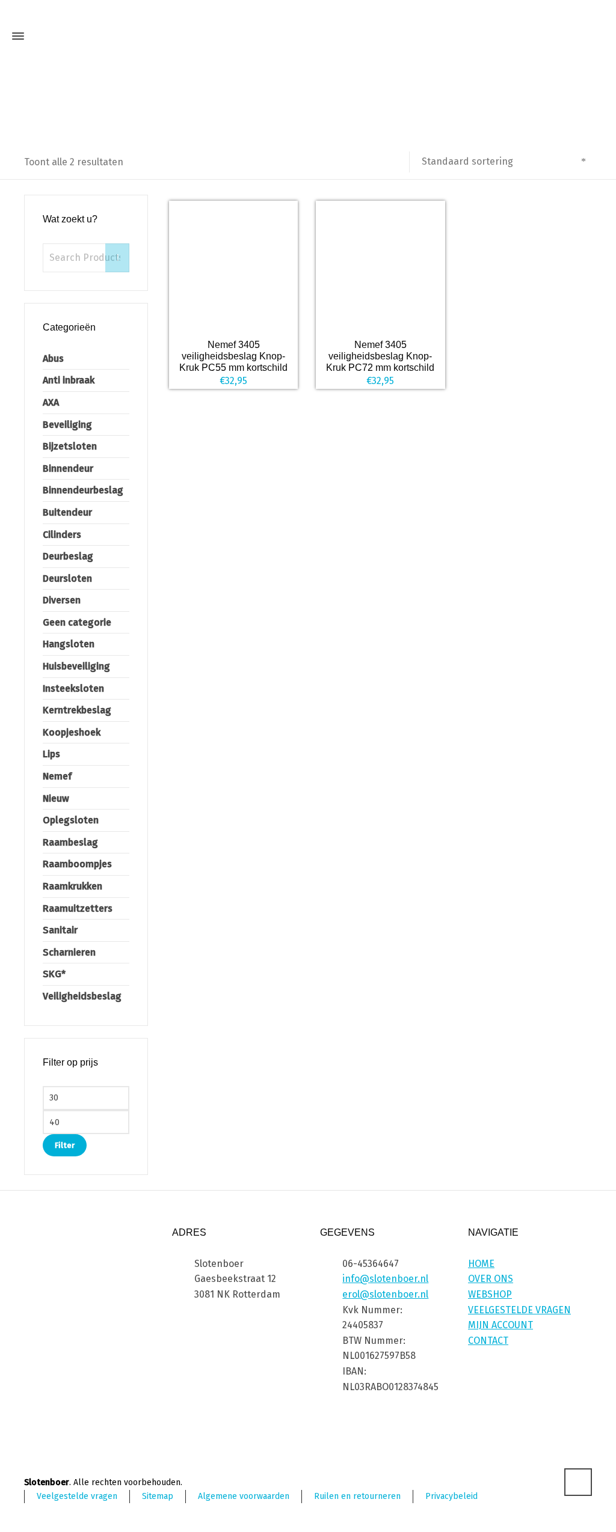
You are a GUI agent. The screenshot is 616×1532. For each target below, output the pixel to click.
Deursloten (67, 578)
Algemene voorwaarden (243, 1496)
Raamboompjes (77, 864)
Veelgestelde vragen (77, 1496)
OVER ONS (490, 1278)
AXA (51, 402)
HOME (481, 1263)
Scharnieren (69, 952)
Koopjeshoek (71, 732)
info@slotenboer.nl (385, 1278)
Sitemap (157, 1496)
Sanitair (60, 930)
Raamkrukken (72, 886)
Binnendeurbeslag (83, 490)
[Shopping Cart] (593, 39)
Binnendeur (68, 468)
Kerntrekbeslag (77, 710)
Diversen (62, 600)
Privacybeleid (451, 1496)
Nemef (57, 776)
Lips (51, 754)
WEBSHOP (490, 1294)
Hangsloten (68, 644)
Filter (65, 1145)
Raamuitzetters (77, 908)
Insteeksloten (73, 688)
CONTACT (488, 1340)
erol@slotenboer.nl (385, 1294)
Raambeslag (70, 842)
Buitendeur (67, 512)
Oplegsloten (71, 820)
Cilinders (62, 534)
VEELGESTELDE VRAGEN (519, 1310)
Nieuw (56, 798)
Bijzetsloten (70, 446)
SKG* (54, 974)
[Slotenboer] (308, 36)
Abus (53, 358)
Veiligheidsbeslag (82, 996)
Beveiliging (67, 424)
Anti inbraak (68, 380)
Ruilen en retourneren (357, 1496)
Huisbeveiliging (76, 666)
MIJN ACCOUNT (500, 1325)
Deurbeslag (68, 556)
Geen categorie (77, 622)
